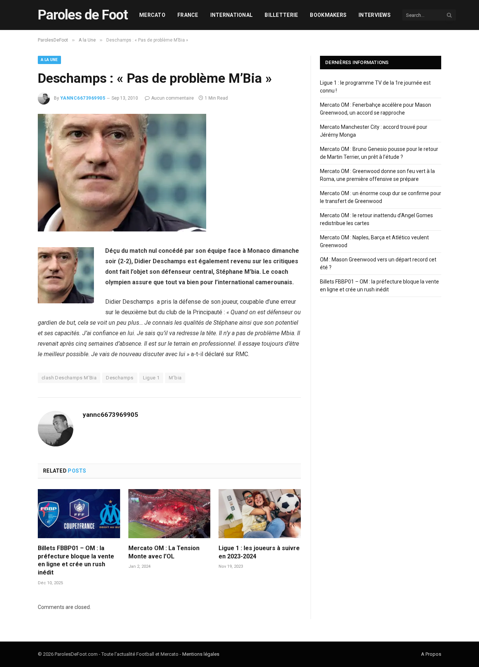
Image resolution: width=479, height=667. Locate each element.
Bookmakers (328, 15)
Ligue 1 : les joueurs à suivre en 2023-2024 (259, 552)
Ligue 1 (151, 378)
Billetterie (281, 15)
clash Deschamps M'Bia (69, 378)
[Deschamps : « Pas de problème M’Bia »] (122, 230)
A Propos (431, 654)
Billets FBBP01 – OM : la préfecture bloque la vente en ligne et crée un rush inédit (76, 560)
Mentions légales (200, 654)
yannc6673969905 (82, 98)
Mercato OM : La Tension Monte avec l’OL (163, 552)
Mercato (152, 15)
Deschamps (120, 378)
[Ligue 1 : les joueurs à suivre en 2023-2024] (260, 513)
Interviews (375, 15)
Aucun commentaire (172, 98)
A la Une (49, 60)
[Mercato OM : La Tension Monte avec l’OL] (169, 513)
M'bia (175, 378)
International (231, 15)
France (187, 15)
